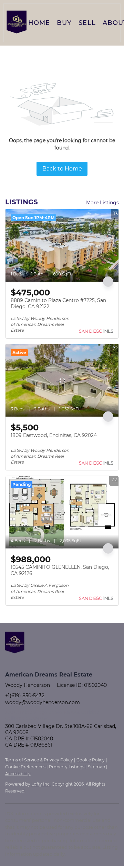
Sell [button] (87, 23)
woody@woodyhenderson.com (42, 702)
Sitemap (96, 766)
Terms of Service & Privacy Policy (39, 759)
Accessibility (18, 773)
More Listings (102, 203)
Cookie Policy (90, 759)
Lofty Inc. (41, 784)
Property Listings (66, 766)
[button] (16, 22)
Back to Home (62, 168)
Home (39, 23)
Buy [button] (64, 23)
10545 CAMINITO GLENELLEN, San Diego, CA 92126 (60, 570)
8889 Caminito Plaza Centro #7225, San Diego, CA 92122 (58, 303)
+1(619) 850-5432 (24, 695)
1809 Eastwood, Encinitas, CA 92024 (54, 435)
